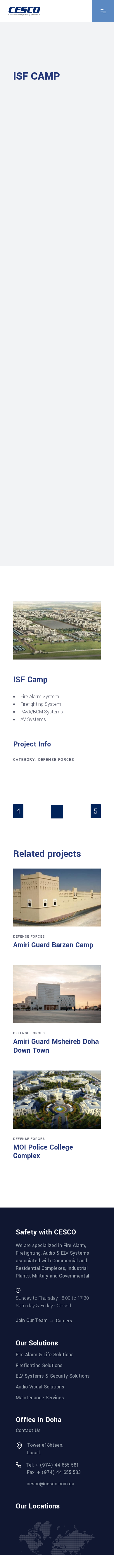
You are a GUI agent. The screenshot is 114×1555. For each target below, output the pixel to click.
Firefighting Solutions (39, 1365)
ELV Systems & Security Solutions (53, 1376)
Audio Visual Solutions (40, 1386)
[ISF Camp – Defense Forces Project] (57, 630)
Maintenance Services (40, 1397)
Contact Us (28, 1430)
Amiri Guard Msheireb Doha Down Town (56, 1046)
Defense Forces (56, 760)
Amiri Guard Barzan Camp (53, 945)
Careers (64, 1320)
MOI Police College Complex (43, 1152)
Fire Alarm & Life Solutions (45, 1354)
